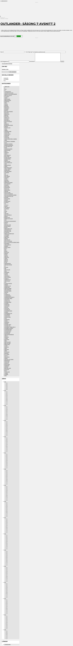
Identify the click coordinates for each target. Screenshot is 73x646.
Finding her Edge (7, 165)
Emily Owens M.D (7, 155)
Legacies (5, 206)
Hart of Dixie (6, 186)
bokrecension (7, 360)
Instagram (6, 79)
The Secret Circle (7, 324)
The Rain (5, 320)
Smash (5, 271)
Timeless (6, 335)
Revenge (5, 251)
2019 (5, 485)
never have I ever (7, 368)
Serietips (6, 261)
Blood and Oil (7, 120)
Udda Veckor (6, 339)
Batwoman (6, 109)
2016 (5, 533)
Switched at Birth (7, 290)
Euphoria (6, 160)
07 (6, 412)
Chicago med (6, 137)
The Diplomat (6, 305)
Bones (5, 122)
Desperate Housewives (8, 145)
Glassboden (6, 172)
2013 (5, 582)
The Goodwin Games (8, 310)
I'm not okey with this (8, 196)
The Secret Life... (7, 325)
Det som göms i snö (8, 146)
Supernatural (7, 287)
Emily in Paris (6, 156)
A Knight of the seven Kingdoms (10, 94)
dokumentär (6, 365)
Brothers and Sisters (8, 125)
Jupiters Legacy (7, 201)
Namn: (1, 52)
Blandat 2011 (6, 117)
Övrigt (5, 375)
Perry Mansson (7, 239)
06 (6, 389)
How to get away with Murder (10, 195)
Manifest (6, 216)
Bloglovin (6, 78)
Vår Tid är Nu (6, 352)
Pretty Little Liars (8, 241)
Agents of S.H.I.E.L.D (8, 95)
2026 (5, 381)
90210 (5, 89)
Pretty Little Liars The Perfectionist (11, 242)
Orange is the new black (9, 233)
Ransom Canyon (7, 247)
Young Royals (7, 357)
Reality (5, 248)
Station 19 (6, 278)
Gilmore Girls (7, 170)
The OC (5, 318)
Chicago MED (6, 135)
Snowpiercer (6, 272)
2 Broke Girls (6, 86)
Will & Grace (6, 354)
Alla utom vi (6, 96)
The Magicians (7, 315)
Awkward (6, 105)
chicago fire (6, 362)
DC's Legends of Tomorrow (9, 141)
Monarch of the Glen (8, 218)
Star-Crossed (6, 276)
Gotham (5, 178)
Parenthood (6, 237)
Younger (6, 358)
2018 (5, 501)
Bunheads (6, 126)
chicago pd (6, 363)
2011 (5, 614)
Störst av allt (7, 281)
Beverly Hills (6, 114)
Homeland (6, 191)
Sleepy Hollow (7, 269)
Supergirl (6, 284)
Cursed (5, 140)
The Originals (7, 319)
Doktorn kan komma (8, 148)
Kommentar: (32, 61)
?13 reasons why (7, 91)
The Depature (6, 304)
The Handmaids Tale (8, 313)
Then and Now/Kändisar (9, 334)
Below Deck (6, 112)
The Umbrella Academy (8, 328)
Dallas (5, 142)
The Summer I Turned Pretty (10, 327)
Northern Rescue (7, 229)
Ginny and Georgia (7, 171)
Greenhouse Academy (8, 182)
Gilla (19, 36)
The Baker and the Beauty (9, 297)
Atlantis (6, 104)
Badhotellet (6, 107)
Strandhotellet (7, 279)
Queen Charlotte (7, 244)
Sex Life (5, 262)
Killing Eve (6, 202)
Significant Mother (8, 264)
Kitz (5, 203)
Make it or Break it (8, 214)
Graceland (6, 180)
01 (6, 383)
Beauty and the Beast (8, 111)
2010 (5, 629)
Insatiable (6, 197)
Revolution (6, 252)
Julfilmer (6, 200)
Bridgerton (6, 124)
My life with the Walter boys (10, 221)
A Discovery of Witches (8, 92)
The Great (6, 312)
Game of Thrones (7, 168)
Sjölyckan (6, 267)
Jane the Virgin (7, 198)
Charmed (6, 130)
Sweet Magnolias (7, 289)
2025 (5, 390)
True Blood (6, 337)
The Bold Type (7, 300)
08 (6, 399)
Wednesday (6, 353)
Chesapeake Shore (7, 131)
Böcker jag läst (7, 127)
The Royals (6, 323)
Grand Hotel (6, 181)
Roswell (5, 254)
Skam (5, 268)
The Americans (7, 294)
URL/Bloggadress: (4, 61)
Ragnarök (6, 246)
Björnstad (6, 115)
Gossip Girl (6, 177)
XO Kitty (6, 355)
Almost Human (7, 99)
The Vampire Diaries (8, 329)
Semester (6, 259)
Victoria (5, 345)
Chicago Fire (6, 132)
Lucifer (5, 211)
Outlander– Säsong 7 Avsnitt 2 (27, 24)
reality (5, 370)
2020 (5, 469)
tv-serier (6, 373)
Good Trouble (7, 176)
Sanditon (6, 256)
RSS (5, 80)
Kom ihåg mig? (29, 52)
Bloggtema (6, 119)
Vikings (5, 348)
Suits (5, 282)
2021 (5, 452)
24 (4, 87)
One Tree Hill (6, 232)
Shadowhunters (7, 263)
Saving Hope (6, 257)
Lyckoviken (6, 213)
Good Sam (6, 175)
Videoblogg (6, 347)
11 (6, 403)
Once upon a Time (7, 231)
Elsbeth (5, 153)
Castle (5, 129)
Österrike (6, 374)
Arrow (5, 102)
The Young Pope (7, 332)
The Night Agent (7, 317)
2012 (5, 598)
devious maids (7, 364)
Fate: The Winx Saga (8, 162)
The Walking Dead (7, 330)
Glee (5, 173)
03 (6, 385)
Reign (5, 249)
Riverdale (6, 253)
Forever (5, 166)
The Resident (6, 322)
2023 (5, 420)
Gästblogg (6, 185)
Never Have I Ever (7, 224)
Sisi (5, 266)
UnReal (5, 340)
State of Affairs (7, 277)
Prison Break (6, 243)
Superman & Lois (7, 286)
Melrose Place (7, 217)
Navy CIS (5, 223)
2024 (5, 405)
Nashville (6, 222)
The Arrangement (7, 295)
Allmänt (6, 97)
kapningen (6, 366)
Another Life (6, 101)
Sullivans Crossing (8, 283)
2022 (5, 436)
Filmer (5, 163)
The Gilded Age (7, 309)
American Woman (7, 100)
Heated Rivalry (7, 187)
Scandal (5, 258)
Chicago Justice (7, 134)
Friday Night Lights (8, 167)
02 (6, 384)
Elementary (6, 152)
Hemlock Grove (7, 190)
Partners (6, 238)
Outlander (2, 18)
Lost (5, 210)
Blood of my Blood (8, 121)
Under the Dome (7, 342)
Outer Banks (6, 234)
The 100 (5, 293)
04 (6, 386)
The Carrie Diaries (7, 302)
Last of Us (6, 205)
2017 (5, 517)
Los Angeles (6, 208)
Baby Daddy (6, 106)
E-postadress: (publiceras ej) (38, 52)
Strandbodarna (7, 644)
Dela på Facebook (4, 36)
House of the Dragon (8, 193)
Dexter (5, 147)
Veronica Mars (7, 344)
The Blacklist (7, 299)
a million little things (8, 359)
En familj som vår (7, 157)
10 (6, 401)
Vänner (5, 350)
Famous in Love (7, 161)
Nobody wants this (8, 228)
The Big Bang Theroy (8, 298)
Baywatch (6, 110)
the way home (7, 371)
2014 (5, 566)
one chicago (6, 369)
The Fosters (6, 308)
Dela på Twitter (11, 36)
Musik (5, 219)
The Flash (6, 307)
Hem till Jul (6, 188)
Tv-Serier (6, 18)
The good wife (7, 333)
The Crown (6, 303)
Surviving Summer (7, 288)
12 (6, 404)
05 (6, 388)
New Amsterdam (7, 226)
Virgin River (6, 349)
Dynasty (5, 151)
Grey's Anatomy (7, 183)
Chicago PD (6, 136)
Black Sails (6, 116)
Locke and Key (7, 207)
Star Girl (6, 274)
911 (5, 90)
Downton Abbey (7, 150)
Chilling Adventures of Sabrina (10, 138)
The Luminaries (7, 314)
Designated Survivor (8, 143)
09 (6, 400)
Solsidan (6, 273)
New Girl (6, 227)
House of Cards (7, 192)
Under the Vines (7, 343)
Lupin (5, 212)
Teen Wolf (6, 292)
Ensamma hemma (7, 158)
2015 (5, 550)
